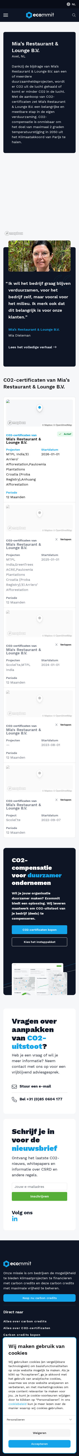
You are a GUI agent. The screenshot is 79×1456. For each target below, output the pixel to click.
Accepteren (39, 1443)
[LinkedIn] (15, 1219)
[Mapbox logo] (14, 233)
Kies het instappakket (39, 942)
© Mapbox (47, 424)
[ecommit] (40, 15)
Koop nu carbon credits (40, 1298)
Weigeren (39, 1433)
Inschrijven (39, 1196)
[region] (39, 196)
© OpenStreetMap (62, 424)
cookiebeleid (17, 1404)
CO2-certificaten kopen (40, 929)
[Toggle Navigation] (5, 15)
